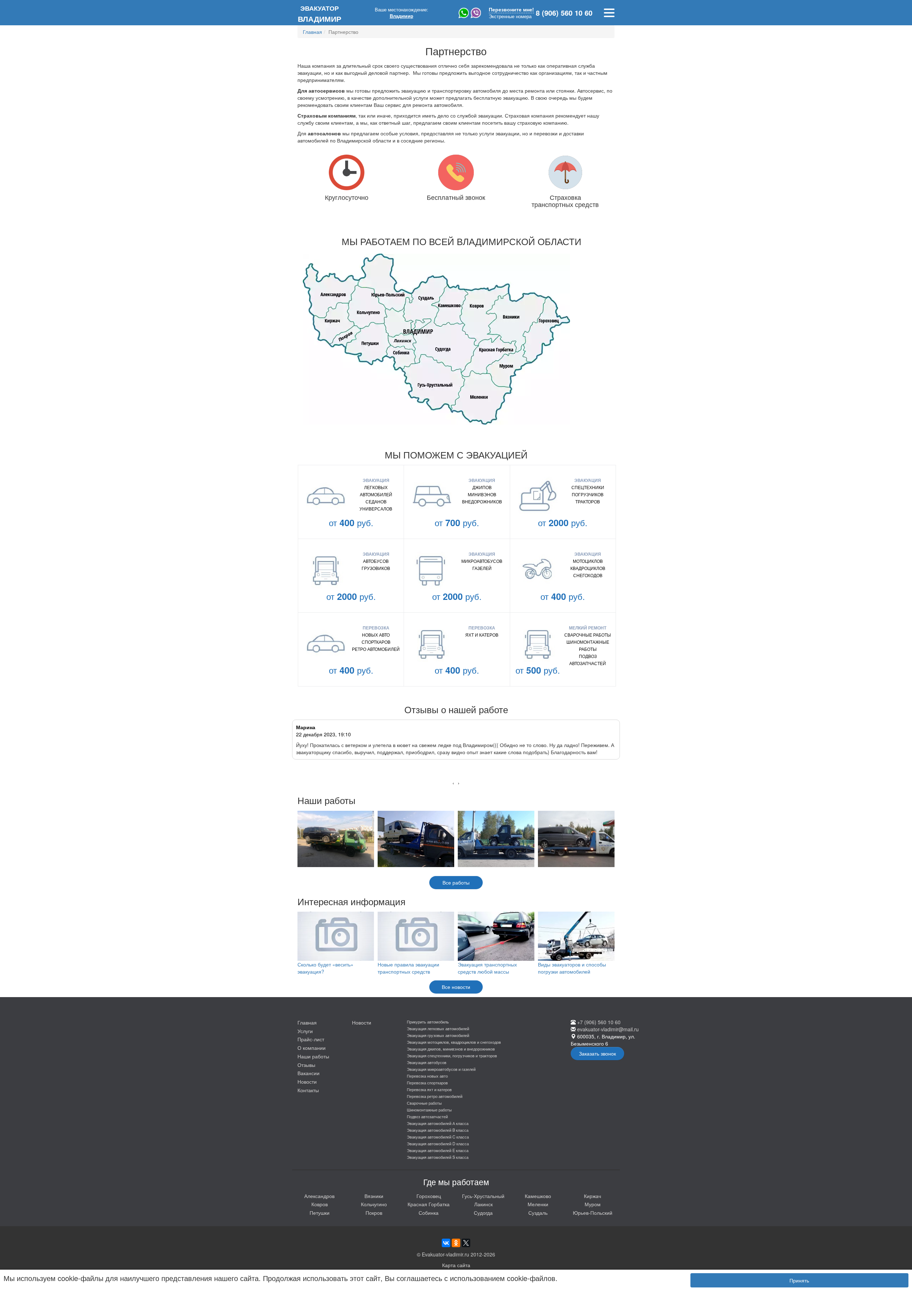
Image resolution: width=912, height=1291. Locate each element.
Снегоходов (587, 575)
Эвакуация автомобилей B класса (437, 1130)
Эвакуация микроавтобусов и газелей (441, 1069)
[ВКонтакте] (446, 1243)
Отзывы (306, 1064)
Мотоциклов (588, 561)
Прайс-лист (310, 1039)
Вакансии (308, 1073)
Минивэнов (482, 494)
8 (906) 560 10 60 (564, 13)
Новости (307, 1081)
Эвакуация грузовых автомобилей (438, 1035)
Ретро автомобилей (376, 649)
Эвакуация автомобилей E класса (437, 1150)
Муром (593, 1204)
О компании (311, 1047)
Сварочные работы (587, 635)
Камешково (538, 1195)
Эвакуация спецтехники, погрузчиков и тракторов (452, 1055)
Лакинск (483, 1204)
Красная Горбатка (429, 1204)
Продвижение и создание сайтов (877, 1244)
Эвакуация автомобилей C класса (438, 1137)
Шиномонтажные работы (587, 645)
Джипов (482, 487)
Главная (307, 1022)
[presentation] (453, 782)
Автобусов (376, 561)
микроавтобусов (481, 561)
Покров (374, 1212)
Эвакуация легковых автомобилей (438, 1028)
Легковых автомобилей (376, 490)
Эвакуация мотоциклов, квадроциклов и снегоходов (454, 1042)
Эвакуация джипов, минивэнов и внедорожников (451, 1049)
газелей (482, 568)
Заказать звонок (597, 1053)
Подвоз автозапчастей (587, 659)
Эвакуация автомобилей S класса (437, 1157)
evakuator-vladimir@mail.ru (608, 1029)
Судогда (483, 1212)
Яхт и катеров (481, 635)
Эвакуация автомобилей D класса (438, 1143)
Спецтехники (587, 487)
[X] (466, 1243)
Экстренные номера (510, 16)
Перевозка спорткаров (427, 1082)
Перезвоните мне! (511, 9)
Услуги (305, 1031)
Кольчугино (374, 1204)
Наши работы (313, 1056)
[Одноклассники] (456, 1243)
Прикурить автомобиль (428, 1022)
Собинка (429, 1212)
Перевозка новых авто (427, 1076)
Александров (319, 1195)
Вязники (373, 1195)
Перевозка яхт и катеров (429, 1089)
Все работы (456, 882)
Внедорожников (482, 501)
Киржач (592, 1195)
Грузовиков (376, 568)
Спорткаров (376, 642)
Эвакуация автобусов (426, 1062)
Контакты (308, 1090)
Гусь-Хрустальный (483, 1195)
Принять (799, 1280)
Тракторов (587, 501)
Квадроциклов (587, 568)
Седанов (376, 501)
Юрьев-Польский (592, 1212)
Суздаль (538, 1212)
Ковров (319, 1204)
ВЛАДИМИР (319, 14)
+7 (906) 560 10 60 (599, 1022)
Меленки (538, 1204)
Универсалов (375, 508)
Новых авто (376, 635)
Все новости (456, 986)
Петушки (320, 1212)
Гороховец (428, 1195)
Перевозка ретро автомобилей (434, 1096)
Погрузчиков (587, 494)
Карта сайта (456, 1265)
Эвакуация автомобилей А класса (437, 1123)
